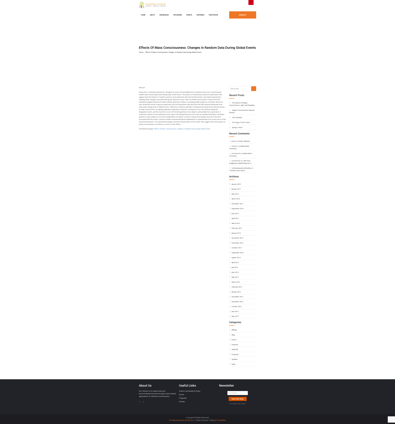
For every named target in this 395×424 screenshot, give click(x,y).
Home (143, 15)
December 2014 (237, 238)
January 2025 (236, 184)
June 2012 (235, 311)
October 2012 (237, 306)
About (152, 15)
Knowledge (164, 15)
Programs (177, 15)
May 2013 (235, 277)
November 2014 (237, 243)
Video (234, 364)
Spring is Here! (237, 127)
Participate (213, 15)
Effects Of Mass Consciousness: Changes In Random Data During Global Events (182, 129)
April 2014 (235, 262)
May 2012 (235, 316)
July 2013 (235, 267)
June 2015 (235, 213)
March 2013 (236, 282)
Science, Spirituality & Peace (189, 391)
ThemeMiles (221, 420)
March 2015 (236, 223)
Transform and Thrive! (237, 170)
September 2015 (238, 208)
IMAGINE (235, 349)
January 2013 (236, 292)
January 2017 (236, 189)
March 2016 (236, 199)
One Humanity (237, 117)
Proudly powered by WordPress (181, 420)
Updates (235, 359)
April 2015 (235, 218)
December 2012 (237, 297)
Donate (242, 15)
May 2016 (235, 194)
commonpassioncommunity (241, 168)
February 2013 (237, 287)
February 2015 (237, 228)
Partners (200, 15)
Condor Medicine (244, 141)
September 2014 (238, 253)
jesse (233, 141)
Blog (233, 335)
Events (189, 15)
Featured (235, 345)
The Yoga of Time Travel (241, 122)
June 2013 (235, 272)
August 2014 (236, 257)
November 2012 (237, 302)
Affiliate (234, 330)
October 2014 (237, 248)
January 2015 (236, 233)
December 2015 (237, 204)
